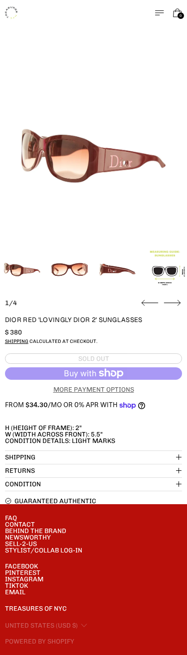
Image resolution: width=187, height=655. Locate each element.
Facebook (21, 566)
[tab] (22, 269)
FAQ (11, 518)
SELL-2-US (21, 543)
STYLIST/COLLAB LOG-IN (43, 550)
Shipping (16, 341)
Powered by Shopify (39, 641)
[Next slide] (172, 303)
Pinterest (22, 572)
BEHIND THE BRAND (35, 531)
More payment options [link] (93, 389)
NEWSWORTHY (28, 537)
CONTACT (20, 524)
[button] (94, 155)
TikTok (16, 585)
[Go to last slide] (150, 303)
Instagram (24, 579)
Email (15, 592)
